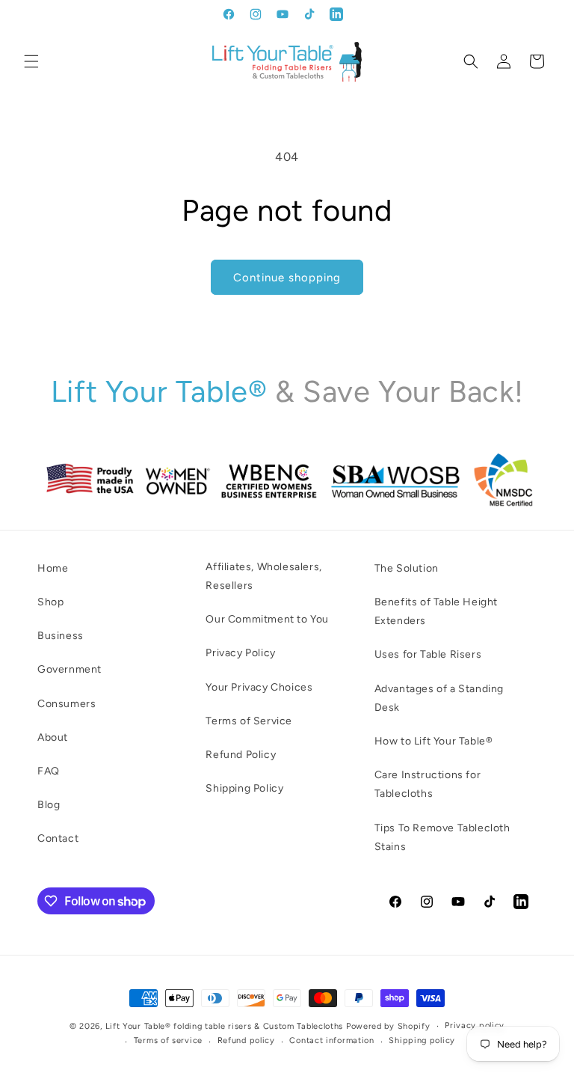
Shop (50, 602)
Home (52, 568)
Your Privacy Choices (259, 687)
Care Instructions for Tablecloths (427, 784)
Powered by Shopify (388, 1026)
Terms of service (168, 1040)
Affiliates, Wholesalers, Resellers (263, 576)
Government (69, 669)
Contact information (331, 1040)
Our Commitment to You (267, 619)
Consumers (66, 703)
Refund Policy (241, 754)
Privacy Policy (240, 652)
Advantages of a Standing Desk (439, 698)
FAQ (48, 771)
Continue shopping (287, 277)
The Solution (406, 568)
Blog (48, 804)
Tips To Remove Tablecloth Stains (442, 837)
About (52, 737)
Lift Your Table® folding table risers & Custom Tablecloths (224, 1026)
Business (60, 635)
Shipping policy (422, 1040)
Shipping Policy (244, 788)
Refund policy (246, 1040)
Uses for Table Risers (428, 654)
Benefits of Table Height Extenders (436, 611)
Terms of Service (249, 721)
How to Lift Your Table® (433, 741)
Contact (57, 838)
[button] (31, 61)
